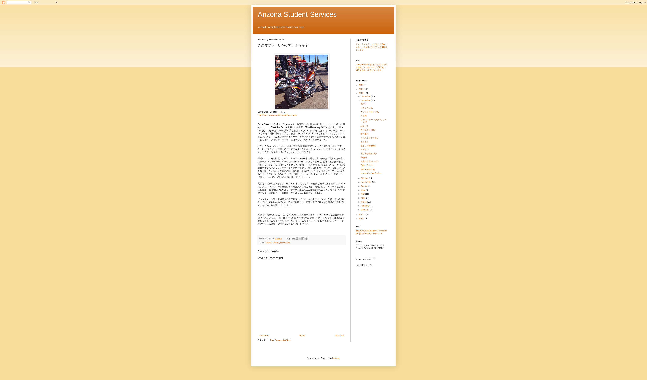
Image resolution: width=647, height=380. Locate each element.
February (365, 206)
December (366, 96)
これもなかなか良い (370, 138)
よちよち (365, 142)
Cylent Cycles (367, 165)
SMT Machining (368, 169)
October (365, 178)
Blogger (335, 358)
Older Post (340, 335)
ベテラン (365, 149)
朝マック (365, 126)
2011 (361, 219)
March (364, 202)
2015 (361, 85)
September (366, 182)
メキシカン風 (367, 108)
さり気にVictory (368, 130)
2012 (361, 215)
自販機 (364, 115)
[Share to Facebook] (303, 238)
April (363, 198)
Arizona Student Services (297, 14)
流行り (364, 104)
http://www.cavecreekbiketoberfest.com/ (277, 115)
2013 (361, 93)
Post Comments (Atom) (280, 340)
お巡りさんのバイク (370, 161)
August (364, 186)
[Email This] (293, 238)
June (363, 190)
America (268, 243)
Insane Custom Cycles (371, 173)
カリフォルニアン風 (370, 112)
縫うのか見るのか (369, 153)
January (365, 210)
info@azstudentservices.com (369, 233)
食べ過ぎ (365, 134)
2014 (361, 89)
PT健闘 (364, 157)
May (363, 194)
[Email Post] (288, 238)
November (366, 100)
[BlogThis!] (296, 238)
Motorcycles (285, 243)
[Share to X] (300, 238)
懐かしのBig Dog (368, 146)
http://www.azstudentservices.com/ (371, 231)
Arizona (276, 243)
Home (302, 335)
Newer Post (264, 335)
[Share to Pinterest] (306, 238)
